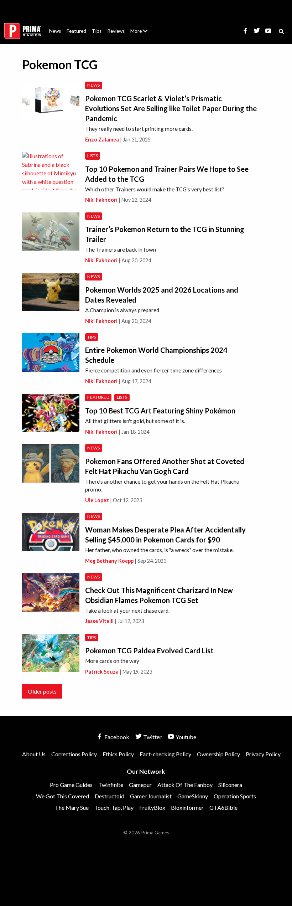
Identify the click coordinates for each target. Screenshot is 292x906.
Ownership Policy (218, 754)
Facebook (116, 736)
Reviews (116, 31)
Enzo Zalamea (102, 140)
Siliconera (230, 784)
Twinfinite (110, 784)
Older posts (42, 691)
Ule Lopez (97, 500)
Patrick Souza (102, 672)
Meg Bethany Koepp (109, 561)
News (55, 31)
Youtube (185, 736)
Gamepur (140, 784)
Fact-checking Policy (165, 754)
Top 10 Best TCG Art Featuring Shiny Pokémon (160, 410)
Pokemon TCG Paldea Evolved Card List (149, 650)
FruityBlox (152, 807)
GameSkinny (192, 796)
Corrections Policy (74, 754)
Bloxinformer (187, 807)
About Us (140, 27)
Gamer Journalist (151, 796)
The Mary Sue (72, 807)
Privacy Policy (263, 754)
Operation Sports (235, 796)
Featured (76, 31)
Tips (96, 31)
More (143, 34)
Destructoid (109, 796)
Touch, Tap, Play (114, 807)
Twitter (152, 736)
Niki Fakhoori (101, 200)
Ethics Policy (118, 754)
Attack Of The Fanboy (185, 784)
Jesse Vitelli (99, 621)
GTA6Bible (223, 807)
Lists (92, 155)
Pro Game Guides (71, 784)
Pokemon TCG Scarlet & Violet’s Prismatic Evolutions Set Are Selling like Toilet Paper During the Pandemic (171, 108)
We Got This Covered (62, 796)
